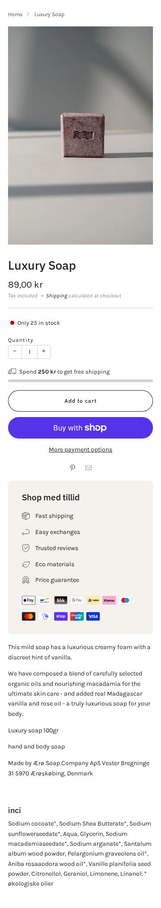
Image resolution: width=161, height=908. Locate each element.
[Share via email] (88, 468)
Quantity (21, 340)
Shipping (56, 296)
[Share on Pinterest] (72, 468)
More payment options (80, 449)
